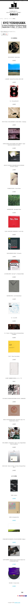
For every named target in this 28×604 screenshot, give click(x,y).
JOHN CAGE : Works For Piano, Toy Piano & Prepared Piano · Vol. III (14, 467)
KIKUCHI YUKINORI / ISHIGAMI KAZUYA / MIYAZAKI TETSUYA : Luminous (14, 166)
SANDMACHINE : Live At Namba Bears (14, 295)
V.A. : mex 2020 (14, 317)
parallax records (17, 602)
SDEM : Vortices (14, 495)
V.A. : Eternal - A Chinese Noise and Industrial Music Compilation (14, 334)
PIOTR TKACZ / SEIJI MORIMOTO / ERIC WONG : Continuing (14, 121)
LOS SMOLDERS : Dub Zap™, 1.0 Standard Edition (14, 273)
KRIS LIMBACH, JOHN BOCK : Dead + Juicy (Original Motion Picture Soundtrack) (14, 443)
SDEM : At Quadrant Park (14, 517)
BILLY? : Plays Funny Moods (14, 356)
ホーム (20, 1)
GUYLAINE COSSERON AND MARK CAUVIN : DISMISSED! (14, 398)
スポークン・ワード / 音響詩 (9, 18)
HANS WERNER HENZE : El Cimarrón (14, 253)
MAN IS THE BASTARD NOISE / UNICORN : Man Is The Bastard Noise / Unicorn (14, 420)
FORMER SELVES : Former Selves (14, 188)
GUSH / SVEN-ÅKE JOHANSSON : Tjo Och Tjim (14, 231)
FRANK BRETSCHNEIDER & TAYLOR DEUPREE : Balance (14, 539)
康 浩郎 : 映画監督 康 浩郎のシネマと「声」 (14, 378)
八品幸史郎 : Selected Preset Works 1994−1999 (14, 79)
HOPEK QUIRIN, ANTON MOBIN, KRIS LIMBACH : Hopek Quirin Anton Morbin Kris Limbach (14, 144)
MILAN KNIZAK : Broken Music (14, 57)
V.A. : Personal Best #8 (14, 101)
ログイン (25, 1)
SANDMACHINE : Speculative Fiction (14, 209)
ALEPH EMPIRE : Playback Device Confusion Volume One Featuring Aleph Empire (14, 560)
